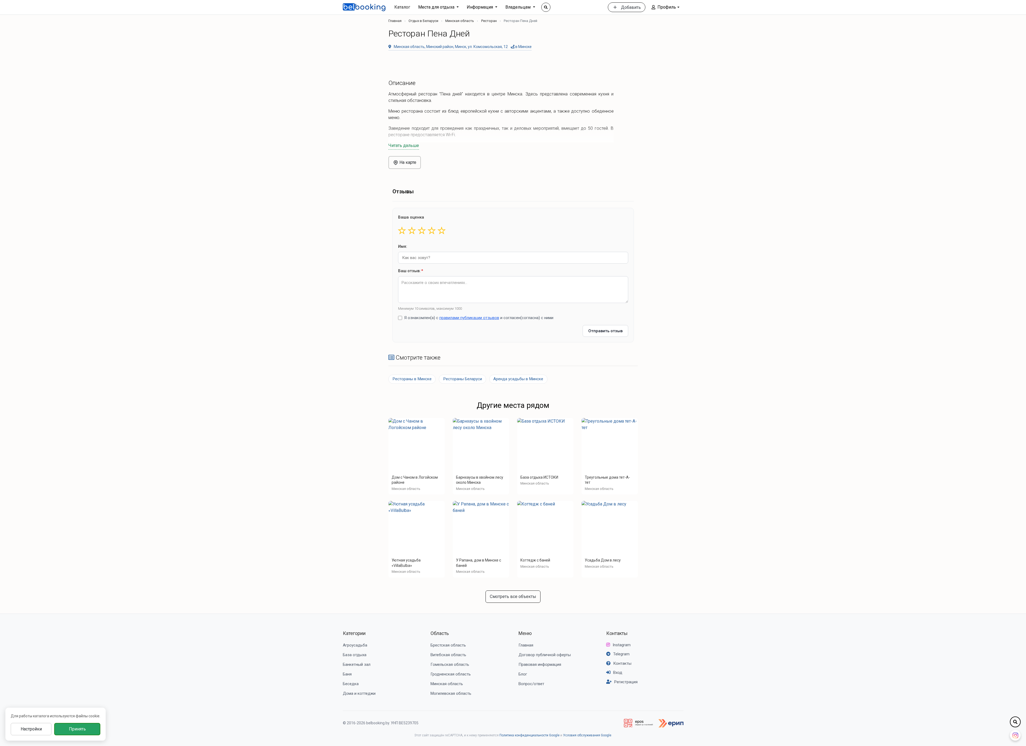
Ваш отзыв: (410, 270)
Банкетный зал (356, 664)
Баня (347, 674)
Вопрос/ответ (531, 683)
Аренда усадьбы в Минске (518, 378)
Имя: (402, 246)
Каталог (402, 7)
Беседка (351, 683)
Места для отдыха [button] (436, 7)
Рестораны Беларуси (462, 378)
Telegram (621, 654)
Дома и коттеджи (359, 693)
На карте (407, 162)
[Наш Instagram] (1015, 735)
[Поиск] (545, 7)
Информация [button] (480, 7)
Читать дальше (403, 145)
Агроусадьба (355, 645)
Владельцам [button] (518, 7)
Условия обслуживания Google (587, 735)
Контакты (617, 633)
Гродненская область (451, 674)
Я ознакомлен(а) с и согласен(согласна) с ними (478, 317)
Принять (77, 729)
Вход (617, 672)
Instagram (622, 644)
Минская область (459, 21)
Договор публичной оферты (544, 654)
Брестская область (448, 645)
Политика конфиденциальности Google (529, 735)
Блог (522, 674)
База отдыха (354, 654)
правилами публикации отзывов (469, 317)
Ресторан (489, 21)
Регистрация (626, 681)
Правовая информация (539, 664)
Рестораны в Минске (412, 378)
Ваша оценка (411, 217)
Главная (395, 21)
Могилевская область (451, 693)
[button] (665, 7)
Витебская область (448, 654)
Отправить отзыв (605, 330)
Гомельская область (450, 664)
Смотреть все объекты (513, 596)
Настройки (31, 729)
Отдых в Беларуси (423, 21)
